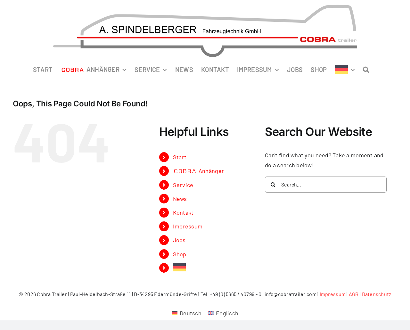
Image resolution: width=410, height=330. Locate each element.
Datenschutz (376, 294)
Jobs (179, 239)
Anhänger (199, 170)
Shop (179, 254)
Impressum (187, 226)
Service (183, 184)
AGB (354, 294)
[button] (366, 69)
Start (179, 157)
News (180, 198)
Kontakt (183, 212)
